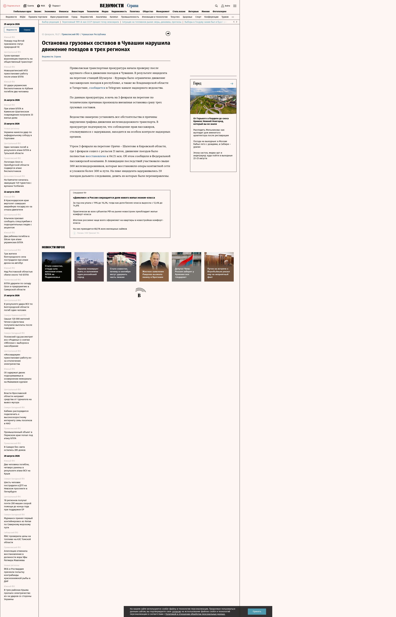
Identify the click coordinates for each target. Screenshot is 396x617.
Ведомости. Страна (51, 56)
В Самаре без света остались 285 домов (14, 448)
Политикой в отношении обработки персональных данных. (195, 614)
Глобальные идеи (22, 11)
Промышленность (130, 17)
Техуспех (175, 17)
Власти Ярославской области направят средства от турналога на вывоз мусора (18, 398)
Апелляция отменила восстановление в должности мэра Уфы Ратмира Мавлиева (15, 556)
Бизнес (37, 11)
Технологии (93, 11)
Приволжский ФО (70, 34)
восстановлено (96, 156)
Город (74, 17)
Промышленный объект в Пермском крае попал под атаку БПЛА (18, 435)
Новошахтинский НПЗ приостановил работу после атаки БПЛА (16, 73)
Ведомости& (86, 17)
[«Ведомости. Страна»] (120, 6)
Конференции (211, 17)
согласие (176, 611)
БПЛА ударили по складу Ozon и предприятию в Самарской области (17, 286)
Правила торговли (37, 17)
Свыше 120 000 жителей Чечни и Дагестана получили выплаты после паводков (18, 323)
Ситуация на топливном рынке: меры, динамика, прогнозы (151, 22)
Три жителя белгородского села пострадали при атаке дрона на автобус (16, 258)
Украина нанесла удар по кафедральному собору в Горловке (18, 135)
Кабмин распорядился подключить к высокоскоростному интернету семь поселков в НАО (18, 417)
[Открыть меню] (235, 6)
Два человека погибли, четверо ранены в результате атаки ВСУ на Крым (17, 469)
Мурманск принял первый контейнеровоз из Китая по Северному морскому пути (18, 523)
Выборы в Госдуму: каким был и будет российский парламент (216, 22)
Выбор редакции (50, 22)
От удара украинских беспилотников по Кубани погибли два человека (18, 88)
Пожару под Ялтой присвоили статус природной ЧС (14, 43)
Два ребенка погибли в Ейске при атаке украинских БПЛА (16, 239)
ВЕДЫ (22, 17)
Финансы (64, 11)
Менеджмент (163, 11)
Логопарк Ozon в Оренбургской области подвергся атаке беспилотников (16, 166)
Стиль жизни (179, 11)
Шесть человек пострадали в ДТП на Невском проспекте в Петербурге (15, 487)
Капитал (114, 17)
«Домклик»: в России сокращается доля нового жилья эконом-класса (114, 197)
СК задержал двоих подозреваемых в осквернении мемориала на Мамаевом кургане (17, 377)
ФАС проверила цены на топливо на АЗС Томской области (17, 539)
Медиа (105, 11)
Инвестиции (78, 11)
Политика (135, 11)
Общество (148, 11)
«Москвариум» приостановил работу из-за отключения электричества (18, 359)
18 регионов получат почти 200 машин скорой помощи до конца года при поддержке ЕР (17, 505)
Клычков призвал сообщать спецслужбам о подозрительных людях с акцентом (18, 223)
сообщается (97, 88)
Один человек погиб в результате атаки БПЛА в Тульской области (17, 150)
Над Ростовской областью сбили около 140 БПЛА (18, 273)
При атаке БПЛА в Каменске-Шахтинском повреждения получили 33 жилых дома (18, 113)
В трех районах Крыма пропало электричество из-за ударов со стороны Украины (17, 595)
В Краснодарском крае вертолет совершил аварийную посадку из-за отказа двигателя (18, 205)
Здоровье (187, 17)
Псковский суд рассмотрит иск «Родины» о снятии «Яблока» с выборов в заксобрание (18, 341)
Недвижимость (119, 11)
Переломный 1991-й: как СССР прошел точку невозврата (90, 22)
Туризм (225, 17)
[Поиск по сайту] (216, 5)
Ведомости (11, 17)
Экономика (50, 11)
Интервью (193, 11)
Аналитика (101, 17)
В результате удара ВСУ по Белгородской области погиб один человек (18, 307)
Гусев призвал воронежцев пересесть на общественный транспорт (18, 58)
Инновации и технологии (155, 17)
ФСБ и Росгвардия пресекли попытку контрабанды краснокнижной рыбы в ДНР (17, 575)
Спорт (198, 17)
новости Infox (53, 247)
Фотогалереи (219, 11)
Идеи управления (59, 17)
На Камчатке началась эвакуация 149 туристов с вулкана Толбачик (17, 182)
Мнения (206, 11)
